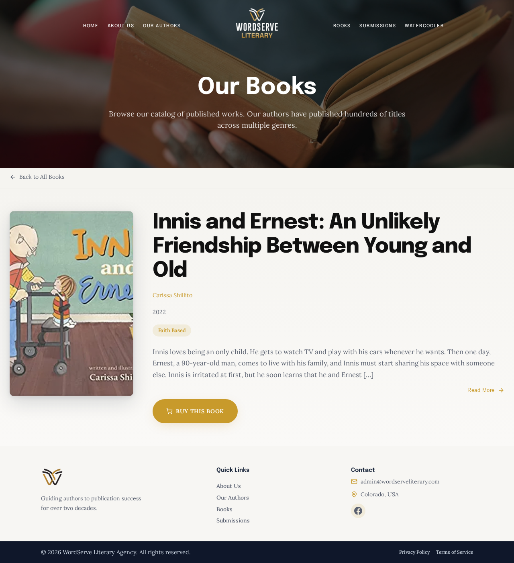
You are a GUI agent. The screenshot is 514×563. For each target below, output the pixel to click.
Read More (481, 390)
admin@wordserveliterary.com (400, 481)
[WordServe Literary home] (257, 23)
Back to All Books (41, 176)
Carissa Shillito (172, 295)
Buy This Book (200, 411)
